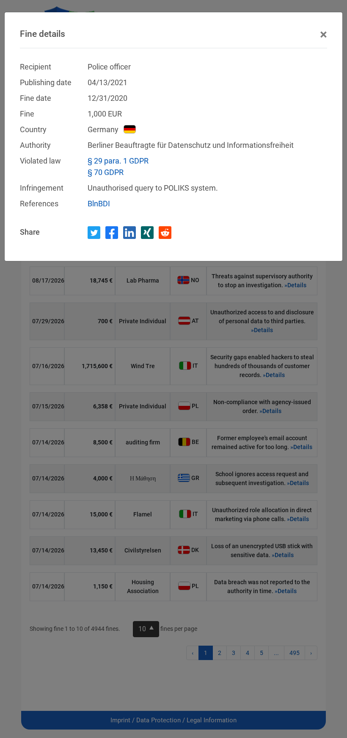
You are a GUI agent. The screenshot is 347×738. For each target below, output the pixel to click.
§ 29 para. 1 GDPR (118, 160)
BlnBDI (99, 203)
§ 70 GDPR (106, 172)
